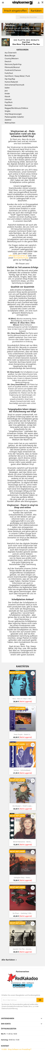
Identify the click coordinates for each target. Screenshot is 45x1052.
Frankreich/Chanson (13, 70)
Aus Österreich (11, 53)
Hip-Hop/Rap (10, 79)
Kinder (7, 93)
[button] (5, 29)
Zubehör (8, 120)
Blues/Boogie (10, 55)
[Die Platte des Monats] (22, 42)
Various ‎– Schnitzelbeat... (22, 770)
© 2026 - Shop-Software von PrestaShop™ (17, 1049)
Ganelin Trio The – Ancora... (22, 949)
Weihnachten (10, 123)
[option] (22, 29)
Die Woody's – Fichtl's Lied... (22, 806)
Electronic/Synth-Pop (13, 64)
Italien (7, 88)
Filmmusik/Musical (12, 67)
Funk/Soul (9, 73)
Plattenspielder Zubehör (14, 117)
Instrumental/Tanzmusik (14, 85)
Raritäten (36, 10)
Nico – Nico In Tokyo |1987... (23, 699)
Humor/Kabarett (11, 82)
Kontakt (5, 1046)
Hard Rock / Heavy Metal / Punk (17, 76)
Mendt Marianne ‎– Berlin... (22, 842)
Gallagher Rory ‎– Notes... (22, 877)
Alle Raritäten (9, 960)
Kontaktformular (21, 257)
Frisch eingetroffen (15, 10)
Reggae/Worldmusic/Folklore (16, 108)
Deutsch (8, 61)
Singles (7, 111)
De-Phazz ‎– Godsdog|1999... (22, 913)
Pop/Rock (8, 102)
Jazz (6, 90)
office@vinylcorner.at (18, 255)
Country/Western (12, 58)
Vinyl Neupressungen (13, 114)
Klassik (7, 96)
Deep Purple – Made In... (22, 734)
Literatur (8, 99)
